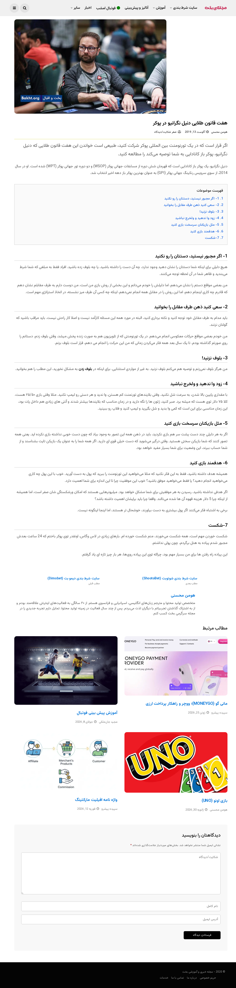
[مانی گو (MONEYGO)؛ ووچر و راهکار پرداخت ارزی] (176, 666)
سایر (77, 8)
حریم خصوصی (208, 978)
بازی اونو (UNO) (214, 801)
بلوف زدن (86, 369)
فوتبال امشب (106, 8)
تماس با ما (177, 978)
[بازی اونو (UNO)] (176, 762)
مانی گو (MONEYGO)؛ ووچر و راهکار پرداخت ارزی (186, 704)
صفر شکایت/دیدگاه (165, 132)
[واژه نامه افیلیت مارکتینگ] (66, 762)
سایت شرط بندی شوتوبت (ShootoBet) (169, 581)
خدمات (164, 978)
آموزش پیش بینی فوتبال (97, 713)
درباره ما (192, 978)
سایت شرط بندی (185, 8)
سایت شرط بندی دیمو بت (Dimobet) (73, 581)
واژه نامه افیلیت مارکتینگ (96, 800)
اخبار (88, 8)
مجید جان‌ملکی (108, 722)
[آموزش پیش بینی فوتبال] (66, 670)
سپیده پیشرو (219, 713)
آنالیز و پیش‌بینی (136, 8)
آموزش (160, 8)
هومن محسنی (219, 132)
